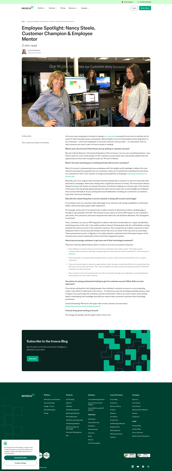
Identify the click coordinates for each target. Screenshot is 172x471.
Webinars (113, 413)
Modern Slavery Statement (140, 436)
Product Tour (114, 420)
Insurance (91, 433)
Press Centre (136, 406)
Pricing (46, 413)
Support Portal (114, 427)
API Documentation (116, 434)
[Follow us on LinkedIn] (133, 467)
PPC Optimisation (71, 417)
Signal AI (68, 403)
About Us (135, 399)
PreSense (69, 406)
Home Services (93, 429)
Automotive (91, 419)
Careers (134, 413)
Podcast (112, 410)
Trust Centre (136, 403)
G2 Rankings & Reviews (117, 423)
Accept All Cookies (20, 458)
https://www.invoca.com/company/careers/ (83, 306)
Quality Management (72, 410)
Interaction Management (74, 432)
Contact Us (135, 417)
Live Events (113, 417)
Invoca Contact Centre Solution (95, 404)
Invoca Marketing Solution (96, 399)
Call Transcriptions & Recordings (72, 428)
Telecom (90, 440)
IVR (67, 436)
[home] (27, 8)
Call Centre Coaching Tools (74, 420)
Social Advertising (49, 410)
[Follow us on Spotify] (143, 467)
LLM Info (113, 437)
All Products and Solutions (52, 399)
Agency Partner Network (140, 410)
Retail (90, 436)
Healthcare (91, 426)
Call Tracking (70, 399)
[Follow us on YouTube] (138, 467)
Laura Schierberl (34, 50)
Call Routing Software (73, 423)
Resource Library (115, 406)
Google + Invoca (49, 406)
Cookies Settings (20, 463)
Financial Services (94, 422)
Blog (23, 21)
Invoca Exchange (49, 403)
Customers (113, 403)
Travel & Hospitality (94, 443)
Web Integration (115, 430)
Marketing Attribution (73, 413)
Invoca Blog (113, 399)
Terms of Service (137, 432)
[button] (128, 2)
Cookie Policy (136, 429)
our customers (110, 136)
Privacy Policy (136, 426)
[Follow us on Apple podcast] (148, 467)
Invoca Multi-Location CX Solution (96, 409)
